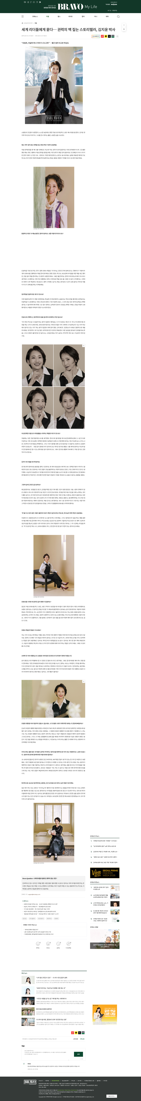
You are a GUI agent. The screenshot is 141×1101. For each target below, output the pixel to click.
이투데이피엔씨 (49, 1097)
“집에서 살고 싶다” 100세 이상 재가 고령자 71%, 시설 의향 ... (104, 857)
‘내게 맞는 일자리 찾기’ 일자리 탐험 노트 (100, 888)
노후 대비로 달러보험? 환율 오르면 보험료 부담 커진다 (100, 896)
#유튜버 (56, 918)
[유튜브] (34, 2)
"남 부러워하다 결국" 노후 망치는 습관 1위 (104, 846)
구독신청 (82, 1039)
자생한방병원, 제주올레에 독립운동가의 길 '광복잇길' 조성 (38, 934)
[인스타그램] (28, 2)
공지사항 (75, 1039)
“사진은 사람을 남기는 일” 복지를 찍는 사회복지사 (51, 998)
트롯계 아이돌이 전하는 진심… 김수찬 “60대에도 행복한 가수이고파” (41, 904)
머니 (95, 16)
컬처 (83, 16)
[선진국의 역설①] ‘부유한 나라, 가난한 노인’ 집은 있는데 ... (105, 852)
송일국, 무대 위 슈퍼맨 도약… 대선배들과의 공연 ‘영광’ (37, 906)
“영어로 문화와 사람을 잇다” (31, 929)
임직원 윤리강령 (73, 1090)
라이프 (70, 16)
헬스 (59, 16)
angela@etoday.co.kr (34, 894)
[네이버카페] (37, 2)
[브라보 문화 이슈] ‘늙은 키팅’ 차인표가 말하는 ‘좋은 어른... (105, 862)
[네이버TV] (40, 2)
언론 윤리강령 (61, 1090)
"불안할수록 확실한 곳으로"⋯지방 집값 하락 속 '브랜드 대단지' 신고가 (41, 914)
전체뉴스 (35, 16)
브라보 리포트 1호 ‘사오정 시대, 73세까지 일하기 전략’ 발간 (100, 920)
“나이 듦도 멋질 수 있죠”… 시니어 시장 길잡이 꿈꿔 (51, 977)
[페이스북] (30, 2)
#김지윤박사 (41, 918)
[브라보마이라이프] (70, 7)
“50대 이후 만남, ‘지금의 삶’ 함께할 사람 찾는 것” (51, 988)
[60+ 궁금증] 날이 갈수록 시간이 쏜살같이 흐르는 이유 (37, 932)
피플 (47, 16)
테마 (107, 16)
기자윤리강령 (67, 1090)
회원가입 (114, 10)
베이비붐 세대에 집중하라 (44, 1009)
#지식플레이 (32, 918)
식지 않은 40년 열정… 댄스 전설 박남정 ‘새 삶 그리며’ (37, 909)
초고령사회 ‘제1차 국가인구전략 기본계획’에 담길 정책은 (100, 912)
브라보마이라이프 (28, 23)
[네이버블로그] (25, 2)
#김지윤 (24, 918)
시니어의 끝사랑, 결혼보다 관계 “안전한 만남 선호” (51, 1019)
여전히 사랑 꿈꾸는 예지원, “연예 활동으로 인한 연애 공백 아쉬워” (40, 911)
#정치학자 (49, 918)
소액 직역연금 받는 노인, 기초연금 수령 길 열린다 (100, 904)
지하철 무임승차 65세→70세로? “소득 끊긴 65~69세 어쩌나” (105, 841)
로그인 (109, 10)
